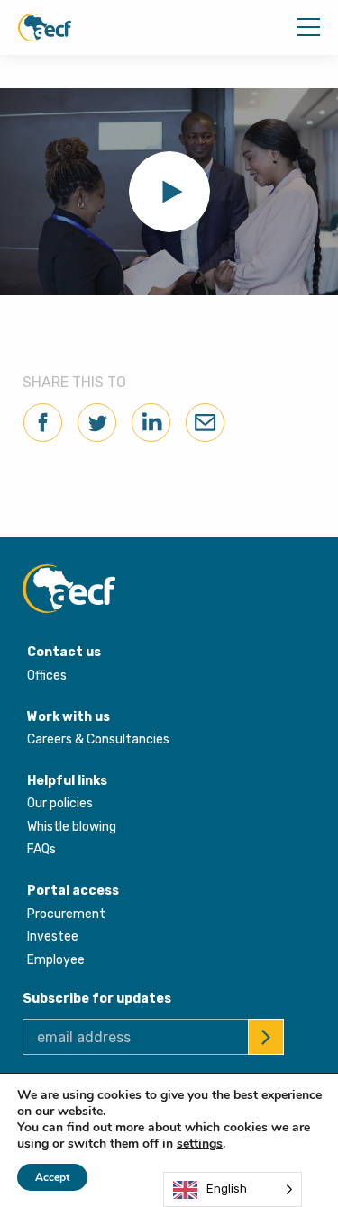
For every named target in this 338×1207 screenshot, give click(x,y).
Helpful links (67, 780)
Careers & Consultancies (98, 739)
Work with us (68, 717)
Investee (52, 936)
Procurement (66, 914)
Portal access (73, 890)
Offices (47, 675)
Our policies (60, 803)
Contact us (64, 652)
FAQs (41, 849)
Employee (56, 960)
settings (200, 1144)
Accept (52, 1177)
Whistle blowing (71, 826)
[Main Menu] (308, 27)
